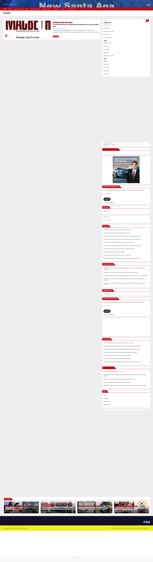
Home (10, 8)
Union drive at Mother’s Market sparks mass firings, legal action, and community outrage (122, 245)
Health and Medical (59, 504)
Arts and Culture (56, 22)
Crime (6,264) (106, 28)
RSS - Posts (106, 216)
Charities (43, 504)
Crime (27, 8)
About (115, 528)
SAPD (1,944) (106, 34)
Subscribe (107, 199)
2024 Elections (19, 8)
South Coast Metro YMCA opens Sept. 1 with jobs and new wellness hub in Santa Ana (122, 258)
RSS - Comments (107, 220)
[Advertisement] (113, 326)
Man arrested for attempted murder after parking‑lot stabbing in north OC (119, 248)
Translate (113, 144)
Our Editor (141, 528)
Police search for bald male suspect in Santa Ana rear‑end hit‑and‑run (118, 242)
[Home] (5, 8)
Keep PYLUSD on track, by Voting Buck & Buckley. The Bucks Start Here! (119, 379)
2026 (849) (105, 61)
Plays (66, 22)
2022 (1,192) (106, 73)
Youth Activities (71, 8)
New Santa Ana (24, 528)
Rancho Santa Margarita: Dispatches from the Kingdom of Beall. (117, 382)
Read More (55, 36)
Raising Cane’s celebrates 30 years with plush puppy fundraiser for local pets (120, 352)
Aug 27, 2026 (9, 511)
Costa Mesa (49, 504)
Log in (104, 395)
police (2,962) (106, 49)
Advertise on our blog (120, 528)
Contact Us (127, 528)
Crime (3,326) (106, 46)
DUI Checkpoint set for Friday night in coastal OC (114, 251)
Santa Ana (56, 8)
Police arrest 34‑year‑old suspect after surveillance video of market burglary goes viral (122, 236)
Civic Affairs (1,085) (107, 37)
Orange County (46, 8)
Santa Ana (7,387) (107, 25)
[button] (149, 8)
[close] (77, 557)
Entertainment (35, 8)
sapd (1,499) (106, 52)
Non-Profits (66, 504)
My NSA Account (136, 528)
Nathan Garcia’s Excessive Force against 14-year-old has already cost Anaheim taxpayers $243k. (124, 385)
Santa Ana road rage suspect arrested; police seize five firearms (117, 255)
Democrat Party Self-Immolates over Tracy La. (113, 371)
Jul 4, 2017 (56, 28)
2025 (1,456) (106, 64)
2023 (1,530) (106, 70)
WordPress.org (106, 404)
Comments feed (106, 401)
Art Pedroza (64, 28)
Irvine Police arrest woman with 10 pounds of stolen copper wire (124, 272)
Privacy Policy (146, 528)
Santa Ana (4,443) (107, 43)
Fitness (53, 504)
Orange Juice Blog (109, 367)
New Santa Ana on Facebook (110, 149)
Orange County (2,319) (108, 31)
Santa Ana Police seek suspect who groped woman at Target (116, 232)
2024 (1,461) (106, 67)
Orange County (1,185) (108, 55)
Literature (62, 22)
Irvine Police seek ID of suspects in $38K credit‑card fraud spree (117, 229)
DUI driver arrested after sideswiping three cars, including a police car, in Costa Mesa (128, 275)
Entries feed (106, 398)
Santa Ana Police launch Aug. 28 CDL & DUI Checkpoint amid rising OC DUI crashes (121, 239)
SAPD (63, 8)
